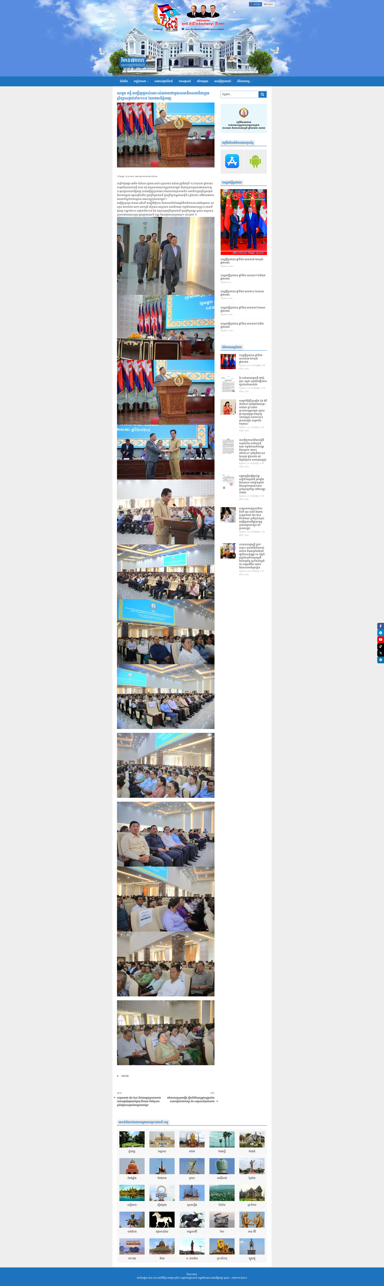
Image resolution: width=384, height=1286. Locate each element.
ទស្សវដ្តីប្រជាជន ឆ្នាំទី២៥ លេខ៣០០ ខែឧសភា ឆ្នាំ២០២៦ (242, 293)
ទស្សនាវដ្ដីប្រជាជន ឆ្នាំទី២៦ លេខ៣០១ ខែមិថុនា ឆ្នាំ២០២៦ (243, 277)
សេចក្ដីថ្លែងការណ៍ (222, 81)
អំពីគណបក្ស (243, 81)
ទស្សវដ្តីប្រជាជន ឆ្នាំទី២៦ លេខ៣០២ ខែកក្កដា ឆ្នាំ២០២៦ (241, 261)
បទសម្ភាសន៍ (185, 81)
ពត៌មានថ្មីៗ (125, 1076)
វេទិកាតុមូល (202, 81)
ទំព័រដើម (124, 81)
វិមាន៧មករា (132, 60)
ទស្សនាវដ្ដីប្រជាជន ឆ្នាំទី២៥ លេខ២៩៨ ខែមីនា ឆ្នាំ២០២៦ (242, 325)
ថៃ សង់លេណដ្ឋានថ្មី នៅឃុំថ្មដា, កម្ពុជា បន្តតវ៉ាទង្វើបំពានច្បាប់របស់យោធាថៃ (253, 381)
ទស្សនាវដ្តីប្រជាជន (232, 182)
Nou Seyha (153, 176)
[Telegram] (380, 633)
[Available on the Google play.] (255, 161)
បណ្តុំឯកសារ (140, 81)
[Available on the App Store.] (232, 161)
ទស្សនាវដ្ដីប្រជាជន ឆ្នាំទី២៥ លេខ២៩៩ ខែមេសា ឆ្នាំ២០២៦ (242, 309)
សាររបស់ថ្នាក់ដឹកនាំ (163, 81)
